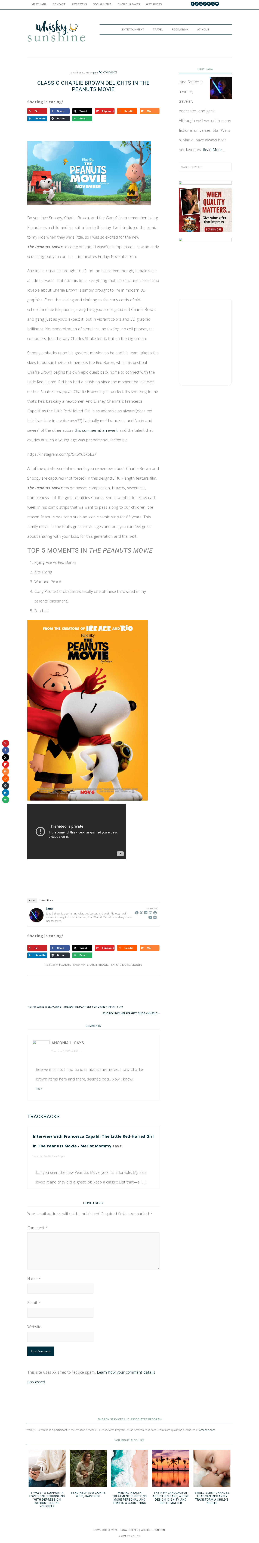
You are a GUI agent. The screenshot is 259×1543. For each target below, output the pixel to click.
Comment (37, 1227)
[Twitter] (141, 913)
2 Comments (109, 72)
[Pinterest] (155, 913)
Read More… (214, 149)
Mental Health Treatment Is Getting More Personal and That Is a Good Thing (129, 1498)
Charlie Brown (97, 964)
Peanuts (65, 964)
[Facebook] (137, 913)
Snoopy (137, 964)
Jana (49, 908)
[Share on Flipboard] (5, 764)
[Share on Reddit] (5, 778)
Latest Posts (47, 900)
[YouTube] (150, 917)
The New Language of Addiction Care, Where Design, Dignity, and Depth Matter (171, 1498)
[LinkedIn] (146, 913)
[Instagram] (150, 913)
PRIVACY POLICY (129, 1536)
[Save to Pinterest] (5, 743)
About (32, 900)
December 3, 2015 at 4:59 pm (66, 1051)
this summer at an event (96, 430)
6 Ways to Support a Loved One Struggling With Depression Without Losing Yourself (47, 1499)
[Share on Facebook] (5, 750)
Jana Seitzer (129, 1530)
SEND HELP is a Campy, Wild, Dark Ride (88, 1494)
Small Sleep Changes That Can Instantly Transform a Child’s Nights (212, 1498)
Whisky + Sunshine (56, 31)
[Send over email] (5, 799)
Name (34, 1278)
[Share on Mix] (5, 771)
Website (34, 1326)
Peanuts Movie (120, 964)
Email (34, 1302)
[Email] (155, 917)
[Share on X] (5, 757)
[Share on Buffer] (5, 785)
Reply (39, 1088)
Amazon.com (207, 1430)
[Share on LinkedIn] (5, 792)
